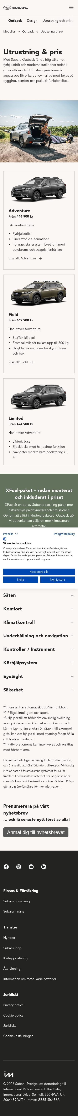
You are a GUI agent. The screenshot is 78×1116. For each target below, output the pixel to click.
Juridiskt (9, 1026)
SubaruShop (12, 948)
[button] (10, 533)
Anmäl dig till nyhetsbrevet (36, 832)
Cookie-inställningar (18, 1036)
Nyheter (9, 938)
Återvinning (12, 969)
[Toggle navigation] (71, 7)
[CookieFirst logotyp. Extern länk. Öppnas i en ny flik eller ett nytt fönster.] (4, 539)
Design (32, 21)
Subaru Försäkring (16, 901)
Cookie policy (13, 1015)
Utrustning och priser (58, 21)
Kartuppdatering (15, 958)
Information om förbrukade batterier (29, 979)
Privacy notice (13, 1005)
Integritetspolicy (64, 534)
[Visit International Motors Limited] (37, 1074)
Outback (15, 21)
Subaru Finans (13, 911)
